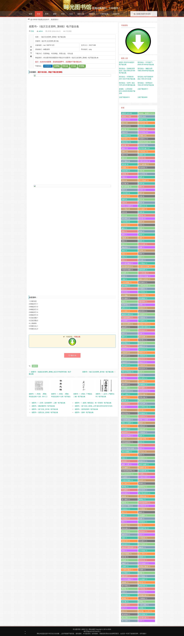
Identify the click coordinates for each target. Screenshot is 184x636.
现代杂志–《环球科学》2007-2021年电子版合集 (127, 78)
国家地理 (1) (143, 270)
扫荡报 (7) (125, 167)
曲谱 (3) (124, 190)
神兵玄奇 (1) (126, 544)
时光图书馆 (76, 629)
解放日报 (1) (143, 586)
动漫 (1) (141, 518)
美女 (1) (124, 512)
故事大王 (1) (126, 308)
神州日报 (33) (143, 123)
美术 (46, 14)
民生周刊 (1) (126, 381)
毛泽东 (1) (142, 250)
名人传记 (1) (126, 483)
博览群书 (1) (143, 343)
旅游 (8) (124, 158)
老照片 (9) (142, 155)
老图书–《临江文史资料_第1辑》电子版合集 (98, 372)
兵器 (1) (124, 458)
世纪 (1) (124, 410)
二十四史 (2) (126, 209)
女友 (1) (141, 442)
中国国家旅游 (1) (127, 420)
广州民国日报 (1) (144, 285)
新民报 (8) (125, 164)
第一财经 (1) (126, 499)
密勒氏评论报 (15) (145, 142)
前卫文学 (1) (126, 359)
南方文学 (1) (143, 359)
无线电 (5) (125, 174)
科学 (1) (124, 333)
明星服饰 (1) (143, 522)
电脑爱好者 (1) (144, 467)
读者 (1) (141, 333)
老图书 (34, 366)
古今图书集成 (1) (127, 263)
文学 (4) (141, 183)
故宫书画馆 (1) (127, 554)
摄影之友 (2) (143, 206)
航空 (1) (141, 455)
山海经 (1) (125, 566)
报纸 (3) (141, 187)
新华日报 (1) (126, 292)
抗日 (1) (124, 289)
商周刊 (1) (142, 483)
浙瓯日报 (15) (126, 142)
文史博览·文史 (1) (145, 407)
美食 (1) (141, 231)
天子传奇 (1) (143, 544)
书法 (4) (124, 180)
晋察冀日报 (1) (144, 595)
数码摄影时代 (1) (127, 391)
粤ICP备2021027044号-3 (92, 631)
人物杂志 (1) (126, 397)
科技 (63, 14)
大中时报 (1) (143, 550)
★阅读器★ (47, 66)
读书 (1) (141, 621)
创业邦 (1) (142, 480)
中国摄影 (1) (126, 388)
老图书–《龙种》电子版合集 (84, 412)
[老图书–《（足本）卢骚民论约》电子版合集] (106, 385)
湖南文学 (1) (126, 349)
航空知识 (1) (143, 531)
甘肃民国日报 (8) (144, 161)
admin (41, 31)
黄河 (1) (141, 375)
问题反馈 (116, 14)
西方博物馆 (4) (144, 180)
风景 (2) (124, 199)
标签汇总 (85, 629)
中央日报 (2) (126, 222)
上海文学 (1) (126, 353)
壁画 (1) (124, 234)
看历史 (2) (142, 215)
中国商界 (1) (126, 477)
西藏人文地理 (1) (144, 420)
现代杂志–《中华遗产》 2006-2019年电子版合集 (146, 63)
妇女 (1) (141, 448)
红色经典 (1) (126, 225)
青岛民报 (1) (126, 614)
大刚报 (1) (142, 608)
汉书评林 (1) (143, 292)
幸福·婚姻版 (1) (127, 451)
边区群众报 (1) (144, 617)
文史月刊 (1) (143, 416)
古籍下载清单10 (124, 97)
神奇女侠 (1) (143, 560)
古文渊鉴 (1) (126, 295)
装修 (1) (124, 301)
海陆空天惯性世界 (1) (129, 547)
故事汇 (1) (142, 305)
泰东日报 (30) (143, 129)
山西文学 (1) (126, 356)
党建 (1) (124, 538)
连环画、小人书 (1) (145, 611)
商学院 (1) (125, 487)
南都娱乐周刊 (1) (144, 324)
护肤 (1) (141, 525)
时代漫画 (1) (126, 298)
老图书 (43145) (127, 113)
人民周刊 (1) (143, 314)
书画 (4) (124, 177)
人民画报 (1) (143, 509)
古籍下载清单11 (143, 89)
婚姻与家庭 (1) (144, 439)
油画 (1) (141, 238)
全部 (30, 14)
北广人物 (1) (126, 394)
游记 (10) (125, 155)
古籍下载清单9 (142, 97)
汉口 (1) (124, 611)
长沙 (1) (124, 608)
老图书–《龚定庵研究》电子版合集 (43, 406)
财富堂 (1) (125, 503)
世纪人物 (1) (143, 394)
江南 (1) (124, 378)
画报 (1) (124, 241)
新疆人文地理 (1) (127, 423)
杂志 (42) (125, 123)
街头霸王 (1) (143, 541)
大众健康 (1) (126, 467)
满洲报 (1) (125, 598)
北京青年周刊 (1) (144, 327)
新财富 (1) (125, 496)
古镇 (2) (124, 203)
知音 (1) (124, 439)
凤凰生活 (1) (126, 445)
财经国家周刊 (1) (144, 503)
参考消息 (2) (126, 196)
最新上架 (80, 14)
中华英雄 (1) (143, 538)
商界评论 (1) (143, 487)
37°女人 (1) (143, 451)
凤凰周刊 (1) (126, 330)
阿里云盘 (65, 66)
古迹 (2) (141, 196)
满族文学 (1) (143, 362)
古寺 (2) (124, 215)
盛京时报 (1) (143, 592)
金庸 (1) (141, 247)
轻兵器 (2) (142, 218)
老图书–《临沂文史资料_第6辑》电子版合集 (54, 26)
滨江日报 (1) (143, 614)
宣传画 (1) (142, 260)
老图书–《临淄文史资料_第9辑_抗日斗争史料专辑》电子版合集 (50, 373)
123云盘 (73, 66)
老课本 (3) (142, 190)
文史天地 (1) (126, 413)
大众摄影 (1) (143, 381)
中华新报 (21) (126, 135)
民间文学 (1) (143, 308)
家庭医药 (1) (143, 458)
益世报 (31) (125, 129)
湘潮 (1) (124, 407)
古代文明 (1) (126, 404)
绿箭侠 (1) (142, 557)
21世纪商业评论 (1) (128, 471)
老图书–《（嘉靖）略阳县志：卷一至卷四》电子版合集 (93, 403)
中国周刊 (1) (143, 321)
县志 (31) (142, 126)
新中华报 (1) (126, 586)
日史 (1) (124, 244)
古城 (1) (124, 276)
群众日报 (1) (126, 617)
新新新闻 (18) (126, 139)
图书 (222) (142, 116)
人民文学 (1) (143, 356)
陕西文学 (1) (143, 353)
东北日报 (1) (126, 595)
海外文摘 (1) (126, 340)
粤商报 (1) (125, 589)
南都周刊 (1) (126, 327)
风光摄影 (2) (143, 209)
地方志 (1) (142, 582)
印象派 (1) (125, 238)
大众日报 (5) (143, 174)
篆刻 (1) (124, 228)
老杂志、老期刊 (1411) (146, 113)
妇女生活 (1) (126, 455)
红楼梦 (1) (142, 570)
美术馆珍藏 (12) (144, 148)
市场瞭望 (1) (126, 490)
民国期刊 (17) (143, 139)
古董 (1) (124, 515)
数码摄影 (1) (143, 388)
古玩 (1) (124, 257)
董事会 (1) (142, 499)
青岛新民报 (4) (127, 187)
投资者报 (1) (126, 493)
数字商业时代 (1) (144, 493)
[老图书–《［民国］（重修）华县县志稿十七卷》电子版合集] (61, 385)
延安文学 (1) (143, 349)
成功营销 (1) (143, 490)
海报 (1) (124, 250)
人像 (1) (124, 279)
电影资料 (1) (143, 301)
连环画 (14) (125, 145)
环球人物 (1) (143, 397)
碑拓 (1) (124, 231)
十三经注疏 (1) (144, 273)
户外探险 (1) (126, 429)
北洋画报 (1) (126, 573)
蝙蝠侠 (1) (142, 547)
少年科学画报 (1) (127, 579)
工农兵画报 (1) (127, 282)
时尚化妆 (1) (126, 525)
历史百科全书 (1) (127, 266)
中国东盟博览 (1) (127, 435)
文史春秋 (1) (143, 413)
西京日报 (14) (143, 145)
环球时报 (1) (126, 305)
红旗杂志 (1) (126, 509)
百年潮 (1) (142, 410)
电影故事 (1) (126, 576)
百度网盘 (56, 66)
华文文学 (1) (143, 368)
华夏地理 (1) (143, 429)
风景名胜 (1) (143, 426)
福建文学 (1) (143, 346)
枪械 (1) (141, 573)
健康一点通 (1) (127, 464)
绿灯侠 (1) (125, 557)
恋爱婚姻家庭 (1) (127, 442)
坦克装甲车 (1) (144, 528)
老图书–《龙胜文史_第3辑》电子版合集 (45, 412)
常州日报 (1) (143, 589)
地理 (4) (141, 177)
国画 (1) (141, 254)
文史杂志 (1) (126, 416)
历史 (38, 14)
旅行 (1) (141, 257)
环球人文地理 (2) (127, 206)
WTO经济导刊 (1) (127, 474)
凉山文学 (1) (126, 365)
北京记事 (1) (143, 404)
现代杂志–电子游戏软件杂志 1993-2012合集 (145, 78)
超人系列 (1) (143, 554)
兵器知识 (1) (126, 518)
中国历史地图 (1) (127, 270)
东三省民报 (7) (144, 164)
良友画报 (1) (143, 298)
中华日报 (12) (143, 151)
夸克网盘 (81, 66)
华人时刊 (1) (143, 378)
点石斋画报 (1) (144, 295)
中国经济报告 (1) (127, 480)
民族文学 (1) (126, 362)
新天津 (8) (142, 158)
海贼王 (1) (125, 563)
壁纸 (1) (124, 522)
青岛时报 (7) (143, 167)
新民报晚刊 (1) (144, 563)
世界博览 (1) (126, 343)
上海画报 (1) (143, 598)
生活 (71, 14)
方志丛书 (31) (126, 126)
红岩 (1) (124, 375)
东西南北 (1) (126, 346)
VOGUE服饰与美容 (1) (129, 448)
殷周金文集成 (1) (144, 566)
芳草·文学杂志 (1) (127, 372)
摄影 (55, 14)
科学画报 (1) (143, 576)
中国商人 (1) (143, 474)
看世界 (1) (125, 400)
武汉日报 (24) (143, 132)
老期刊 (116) (143, 120)
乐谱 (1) (124, 592)
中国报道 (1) (143, 317)
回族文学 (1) (126, 368)
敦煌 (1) (141, 241)
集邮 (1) (141, 512)
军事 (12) (125, 151)
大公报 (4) (125, 183)
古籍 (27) (125, 132)
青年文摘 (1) (143, 337)
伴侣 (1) (141, 445)
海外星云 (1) (143, 340)
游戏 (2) (141, 222)
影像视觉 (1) (143, 384)
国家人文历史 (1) (144, 279)
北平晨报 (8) (126, 161)
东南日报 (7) (126, 171)
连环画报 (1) (126, 285)
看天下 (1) (142, 400)
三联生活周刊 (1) (127, 324)
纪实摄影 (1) (143, 515)
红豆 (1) (141, 372)
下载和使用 (104, 14)
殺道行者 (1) (126, 541)
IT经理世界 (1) (144, 471)
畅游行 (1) (142, 423)
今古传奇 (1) (126, 311)
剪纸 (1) (124, 260)
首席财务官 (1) (144, 506)
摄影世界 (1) (126, 384)
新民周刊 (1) (143, 311)
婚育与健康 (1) (144, 464)
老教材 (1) (125, 582)
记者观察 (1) (126, 321)
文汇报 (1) (125, 601)
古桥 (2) (141, 212)
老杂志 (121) (126, 120)
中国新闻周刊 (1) (127, 317)
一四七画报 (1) (144, 605)
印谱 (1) (141, 228)
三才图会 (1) (143, 263)
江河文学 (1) (143, 365)
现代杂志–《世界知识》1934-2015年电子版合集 (146, 84)
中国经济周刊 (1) (144, 477)
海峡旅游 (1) (126, 426)
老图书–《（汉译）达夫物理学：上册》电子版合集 (48, 403)
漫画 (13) (125, 148)
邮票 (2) (141, 203)
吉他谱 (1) (125, 273)
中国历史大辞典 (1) (145, 266)
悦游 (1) (141, 435)
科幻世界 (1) (126, 605)
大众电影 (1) (143, 579)
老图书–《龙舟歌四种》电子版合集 (86, 409)
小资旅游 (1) (143, 432)
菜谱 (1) (141, 234)
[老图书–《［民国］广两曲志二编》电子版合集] (83, 385)
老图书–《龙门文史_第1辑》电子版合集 (45, 409)
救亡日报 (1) (126, 621)
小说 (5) (141, 171)
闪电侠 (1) (125, 560)
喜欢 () (73, 355)
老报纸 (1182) (126, 116)
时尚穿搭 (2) (126, 218)
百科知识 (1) (143, 330)
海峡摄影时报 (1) (144, 391)
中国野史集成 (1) (127, 570)
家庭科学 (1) (143, 461)
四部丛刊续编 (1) (144, 276)
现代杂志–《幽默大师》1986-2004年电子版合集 (146, 69)
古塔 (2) (124, 212)
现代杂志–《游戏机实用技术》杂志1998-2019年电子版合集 (127, 70)
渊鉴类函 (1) (126, 247)
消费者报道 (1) (144, 496)
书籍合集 (77, 336)
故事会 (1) (142, 601)
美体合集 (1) (126, 528)
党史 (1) (141, 534)
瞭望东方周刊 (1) (127, 314)
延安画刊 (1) (143, 282)
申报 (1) (124, 550)
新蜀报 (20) (143, 135)
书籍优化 (92, 14)
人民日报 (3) (126, 193)
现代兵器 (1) (126, 531)
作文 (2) (141, 199)
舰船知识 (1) (126, 534)
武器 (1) (124, 254)
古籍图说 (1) (143, 289)
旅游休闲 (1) (126, 432)
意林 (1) (124, 337)
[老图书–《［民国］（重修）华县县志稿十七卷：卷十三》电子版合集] (39, 385)
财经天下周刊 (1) (127, 506)
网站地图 (92, 629)
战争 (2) (141, 193)
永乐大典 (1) (143, 244)
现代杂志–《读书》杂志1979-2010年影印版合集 (127, 84)
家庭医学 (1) (126, 461)
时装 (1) (141, 225)
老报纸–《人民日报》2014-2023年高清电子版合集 (127, 91)
